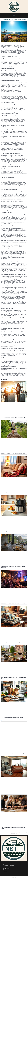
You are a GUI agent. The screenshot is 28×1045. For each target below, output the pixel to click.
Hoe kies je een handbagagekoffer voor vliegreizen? (13, 417)
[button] (14, 15)
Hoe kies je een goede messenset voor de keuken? (12, 717)
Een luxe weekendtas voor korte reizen (10, 792)
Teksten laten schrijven (8, 865)
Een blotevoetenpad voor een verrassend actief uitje (13, 453)
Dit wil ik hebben (5, 831)
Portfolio (14, 875)
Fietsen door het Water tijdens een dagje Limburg (12, 753)
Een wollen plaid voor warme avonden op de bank (12, 492)
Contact (5, 871)
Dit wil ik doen (6, 868)
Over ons (5, 867)
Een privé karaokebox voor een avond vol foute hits (13, 603)
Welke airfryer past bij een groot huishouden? (11, 531)
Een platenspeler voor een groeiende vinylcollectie (12, 642)
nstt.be (14, 877)
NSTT (4, 864)
